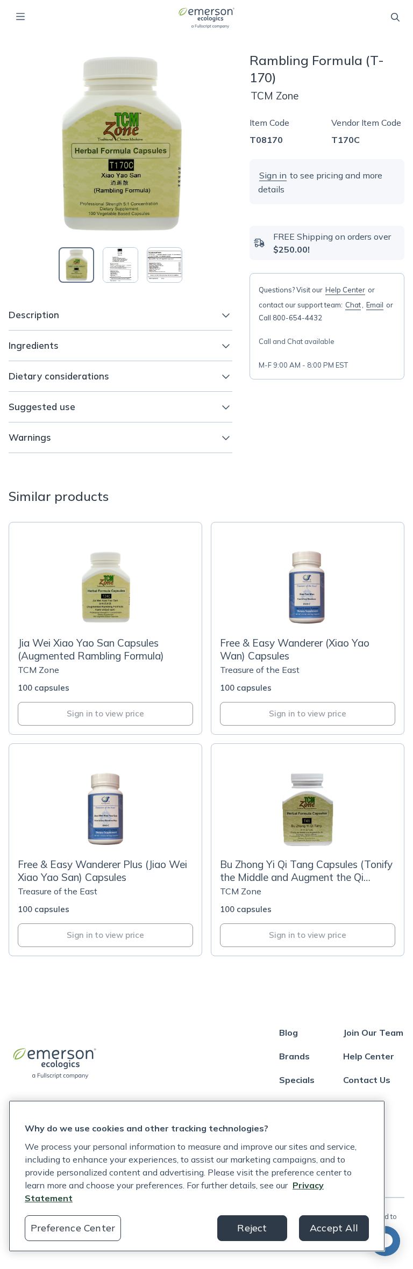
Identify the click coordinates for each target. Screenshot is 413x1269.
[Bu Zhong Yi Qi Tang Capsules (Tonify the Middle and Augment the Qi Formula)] (307, 850)
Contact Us (366, 1079)
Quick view (111, 615)
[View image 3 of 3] (164, 265)
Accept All (334, 1228)
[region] (197, 1176)
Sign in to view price (105, 713)
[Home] (206, 17)
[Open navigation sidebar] (20, 16)
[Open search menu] (395, 17)
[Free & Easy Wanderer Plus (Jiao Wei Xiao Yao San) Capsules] (105, 850)
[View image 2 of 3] (120, 265)
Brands (294, 1056)
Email (374, 304)
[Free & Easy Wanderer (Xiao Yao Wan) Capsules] (307, 628)
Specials (297, 1079)
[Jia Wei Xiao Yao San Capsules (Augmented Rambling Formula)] (105, 628)
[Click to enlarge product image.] (120, 143)
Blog (288, 1032)
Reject (252, 1228)
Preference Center (73, 1228)
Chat (353, 304)
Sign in (273, 175)
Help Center (345, 289)
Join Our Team (373, 1032)
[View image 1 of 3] (76, 265)
